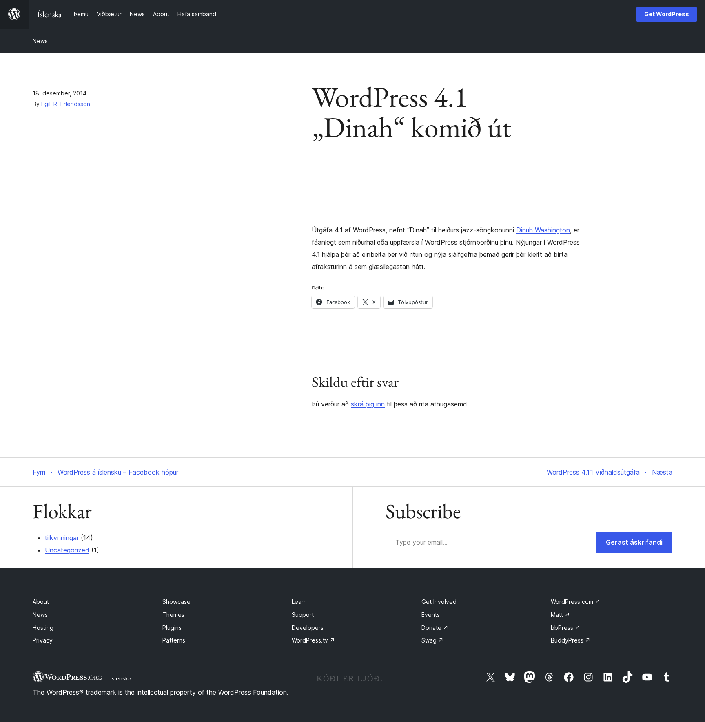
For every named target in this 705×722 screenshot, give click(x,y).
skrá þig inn (368, 404)
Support (303, 614)
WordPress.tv (313, 640)
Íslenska (121, 678)
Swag (432, 640)
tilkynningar (62, 538)
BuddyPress (570, 640)
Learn (299, 601)
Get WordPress (666, 14)
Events (430, 614)
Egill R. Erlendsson (65, 103)
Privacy (43, 640)
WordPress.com (575, 601)
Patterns (173, 640)
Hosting (43, 627)
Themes (173, 614)
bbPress (565, 627)
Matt (560, 614)
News (40, 41)
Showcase (176, 601)
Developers (308, 627)
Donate (434, 627)
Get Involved (439, 601)
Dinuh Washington (543, 230)
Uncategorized (67, 550)
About (41, 601)
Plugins (172, 627)
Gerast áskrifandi (634, 542)
